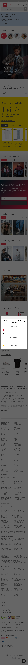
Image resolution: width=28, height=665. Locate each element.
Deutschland (14, 334)
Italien (14, 341)
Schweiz (14, 326)
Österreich (14, 330)
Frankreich (14, 337)
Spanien (14, 345)
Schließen (25, 317)
